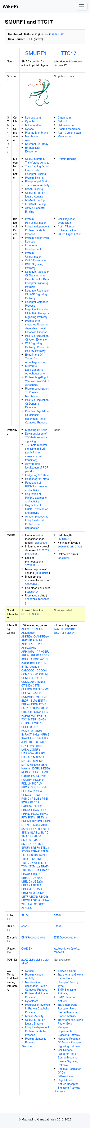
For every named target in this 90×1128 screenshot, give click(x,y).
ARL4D (34, 655)
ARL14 (25, 655)
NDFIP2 (35, 768)
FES (45, 712)
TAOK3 (33, 855)
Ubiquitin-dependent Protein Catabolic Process (37, 230)
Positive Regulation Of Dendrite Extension (37, 403)
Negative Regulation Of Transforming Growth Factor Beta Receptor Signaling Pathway (37, 279)
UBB (34, 874)
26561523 (63, 546)
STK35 (25, 851)
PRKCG (26, 795)
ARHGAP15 (28, 648)
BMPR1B (69, 629)
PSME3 (36, 798)
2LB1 (39, 960)
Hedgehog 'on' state (37, 475)
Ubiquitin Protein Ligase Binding (35, 1021)
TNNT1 (42, 863)
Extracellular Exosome (32, 149)
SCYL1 (25, 829)
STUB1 (45, 851)
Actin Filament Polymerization (67, 228)
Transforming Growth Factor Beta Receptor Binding (37, 170)
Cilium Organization (69, 234)
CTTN (36, 685)
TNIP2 (25, 863)
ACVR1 (58, 629)
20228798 (31, 599)
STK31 (45, 847)
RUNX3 (34, 825)
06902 (25, 926)
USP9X (45, 900)
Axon (28, 140)
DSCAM (59, 633)
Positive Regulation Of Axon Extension (37, 337)
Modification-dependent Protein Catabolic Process (36, 985)
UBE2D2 (38, 878)
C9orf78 (34, 667)
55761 (57, 915)
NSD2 (35, 614)
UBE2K (25, 885)
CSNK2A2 (27, 682)
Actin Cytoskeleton (69, 132)
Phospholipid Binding (37, 181)
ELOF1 (25, 700)
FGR (33, 716)
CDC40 (34, 674)
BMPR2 (35, 663)
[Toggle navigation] (81, 6)
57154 (25, 915)
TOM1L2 (35, 866)
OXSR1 (25, 776)
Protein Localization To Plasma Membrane (37, 392)
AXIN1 (25, 663)
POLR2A (26, 791)
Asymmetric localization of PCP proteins (36, 467)
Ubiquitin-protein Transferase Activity (37, 160)
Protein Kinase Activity (34, 976)
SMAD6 (36, 840)
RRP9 (46, 821)
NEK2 (24, 772)
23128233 (43, 550)
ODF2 (32, 772)
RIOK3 (35, 814)
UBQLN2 (38, 893)
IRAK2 (25, 738)
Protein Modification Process (37, 995)
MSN (44, 765)
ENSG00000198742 (33, 937)
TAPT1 (43, 855)
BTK (43, 663)
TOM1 (25, 866)
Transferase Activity (37, 185)
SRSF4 (25, 847)
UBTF (24, 896)
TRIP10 (26, 870)
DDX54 (25, 693)
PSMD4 (26, 798)
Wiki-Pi (10, 6)
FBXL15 (34, 708)
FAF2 (24, 708)
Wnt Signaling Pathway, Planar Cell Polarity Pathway (37, 347)
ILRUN (38, 731)
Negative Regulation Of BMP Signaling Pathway (37, 294)
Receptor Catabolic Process (36, 303)
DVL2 (38, 697)
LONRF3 (35, 749)
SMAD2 (26, 836)
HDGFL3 (26, 727)
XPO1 (42, 904)
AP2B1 (25, 644)
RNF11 (32, 817)
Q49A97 (76, 948)
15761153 (57, 34)
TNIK (39, 859)
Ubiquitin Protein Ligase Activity (35, 194)
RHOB (44, 810)
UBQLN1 (26, 893)
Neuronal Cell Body (36, 144)
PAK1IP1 (26, 780)
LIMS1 (39, 746)
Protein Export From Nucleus (37, 239)
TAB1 (24, 855)
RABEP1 (35, 802)
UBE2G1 (38, 881)
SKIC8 (25, 832)
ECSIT (46, 697)
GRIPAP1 (27, 723)
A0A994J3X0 (62, 948)
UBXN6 (43, 896)
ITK (46, 738)
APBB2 (35, 644)
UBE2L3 (36, 885)
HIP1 (36, 727)
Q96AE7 (59, 952)
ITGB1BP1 (36, 738)
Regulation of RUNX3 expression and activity (36, 509)
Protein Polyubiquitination (35, 221)
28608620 (41, 543)
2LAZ (24, 960)
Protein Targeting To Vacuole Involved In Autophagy (37, 381)
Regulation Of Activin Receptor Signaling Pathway (69, 1083)
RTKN (25, 825)
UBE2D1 (26, 878)
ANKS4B (26, 640)
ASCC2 (44, 655)
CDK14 (43, 674)
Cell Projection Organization (66, 221)
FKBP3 (41, 716)
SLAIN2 (35, 832)
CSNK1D (36, 678)
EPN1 (34, 704)
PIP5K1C (27, 787)
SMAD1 (45, 832)
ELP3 (34, 700)
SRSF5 (35, 847)
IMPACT (26, 734)
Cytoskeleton (66, 125)
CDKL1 (25, 678)
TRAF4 (45, 866)
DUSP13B (27, 697)
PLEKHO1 (39, 787)
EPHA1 (25, 704)
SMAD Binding (34, 189)
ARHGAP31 (28, 651)
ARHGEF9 (43, 651)
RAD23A (26, 806)
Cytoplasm (31, 121)
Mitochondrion (33, 125)
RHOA (35, 810)
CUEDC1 (26, 689)
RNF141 (26, 821)
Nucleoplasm (33, 117)
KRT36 (33, 742)
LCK (23, 746)
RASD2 (37, 806)
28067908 (31, 554)
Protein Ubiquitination (33, 254)
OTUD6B (42, 772)
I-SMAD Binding (35, 200)
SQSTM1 (37, 844)
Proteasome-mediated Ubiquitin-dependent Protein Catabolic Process (36, 326)
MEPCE (26, 614)
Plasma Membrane (36, 132)
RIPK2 (44, 814)
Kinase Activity (34, 1016)
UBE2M (26, 889)
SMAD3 (36, 836)
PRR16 (45, 795)
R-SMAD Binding (35, 204)
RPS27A (37, 821)
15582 (57, 926)
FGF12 (25, 716)
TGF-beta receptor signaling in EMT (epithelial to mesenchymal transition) (36, 452)
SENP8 (35, 829)
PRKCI (36, 795)
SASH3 (43, 825)
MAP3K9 (38, 757)
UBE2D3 (26, 881)
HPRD (29, 39)
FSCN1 (25, 719)
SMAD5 (26, 840)
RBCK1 (25, 810)
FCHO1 (36, 712)
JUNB (24, 742)
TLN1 (32, 859)
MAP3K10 (27, 753)
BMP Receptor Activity (67, 999)
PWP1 (25, 802)
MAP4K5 (26, 761)
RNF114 (42, 817)
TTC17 (68, 53)
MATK (25, 765)
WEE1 (25, 904)
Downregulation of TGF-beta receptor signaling (36, 437)
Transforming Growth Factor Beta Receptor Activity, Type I (70, 980)
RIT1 (24, 817)
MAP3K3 (26, 757)
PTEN (45, 798)
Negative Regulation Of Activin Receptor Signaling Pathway (37, 313)
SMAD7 (26, 844)
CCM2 (25, 674)
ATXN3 (35, 659)
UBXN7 (25, 900)
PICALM (37, 783)
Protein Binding (34, 177)
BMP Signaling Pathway (34, 266)
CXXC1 (45, 689)
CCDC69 (42, 670)
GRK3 (37, 723)
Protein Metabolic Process (35, 1040)
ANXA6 (37, 640)
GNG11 (43, 719)
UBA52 (44, 870)
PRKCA (37, 791)
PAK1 (43, 776)
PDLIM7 (26, 783)
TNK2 (33, 863)
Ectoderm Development (33, 247)
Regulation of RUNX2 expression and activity (36, 486)
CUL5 (36, 689)
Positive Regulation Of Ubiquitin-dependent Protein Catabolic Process (37, 416)
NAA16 (25, 768)
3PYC (24, 963)
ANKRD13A (28, 633)
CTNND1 (26, 685)
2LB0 (32, 960)
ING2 (35, 734)
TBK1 (24, 859)
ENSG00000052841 (66, 937)
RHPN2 (25, 814)
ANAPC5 (37, 629)
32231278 (63, 558)
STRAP (35, 851)
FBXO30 (26, 712)
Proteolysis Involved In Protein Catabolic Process (37, 1008)
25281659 (63, 539)
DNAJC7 (36, 693)
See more (27, 1046)
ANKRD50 (42, 636)
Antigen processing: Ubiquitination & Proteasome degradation (37, 522)
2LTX (46, 960)
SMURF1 (36, 53)
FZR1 (34, 719)
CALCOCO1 (28, 670)
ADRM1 (26, 629)
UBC (40, 874)
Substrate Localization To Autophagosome (35, 369)
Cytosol (29, 129)
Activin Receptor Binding (35, 209)
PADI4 (35, 776)
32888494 (42, 573)
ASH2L (25, 659)
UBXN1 (33, 896)
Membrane (31, 136)
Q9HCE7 (26, 948)
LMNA (25, 749)
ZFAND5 (26, 908)
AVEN (44, 659)
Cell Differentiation (36, 260)
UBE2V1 (37, 889)
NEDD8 (45, 768)
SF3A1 (45, 829)
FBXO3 (43, 708)
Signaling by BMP (36, 430)
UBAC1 (25, 874)
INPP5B (44, 734)
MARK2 (37, 761)
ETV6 (42, 704)
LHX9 (30, 746)
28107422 (76, 546)
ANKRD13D (28, 636)
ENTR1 (42, 700)
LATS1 (43, 742)
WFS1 (33, 904)
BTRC (25, 667)
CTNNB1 (40, 682)
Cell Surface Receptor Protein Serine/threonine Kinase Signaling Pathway (68, 1057)
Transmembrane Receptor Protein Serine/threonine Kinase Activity (68, 1010)
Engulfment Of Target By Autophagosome (35, 358)
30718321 (31, 565)
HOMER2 (27, 731)
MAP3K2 (40, 753)
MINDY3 (35, 765)
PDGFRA (39, 780)
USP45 (35, 900)
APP (43, 644)
